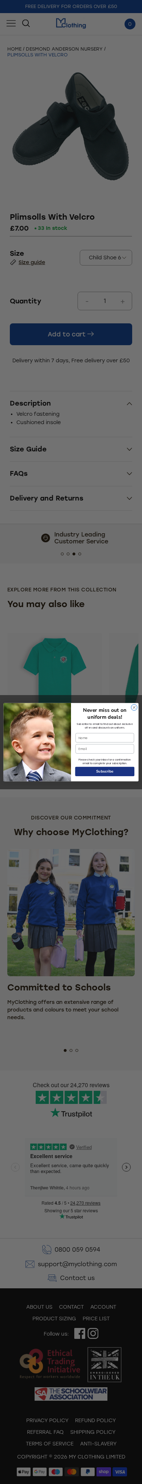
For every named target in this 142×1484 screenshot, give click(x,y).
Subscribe (105, 771)
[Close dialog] (134, 707)
